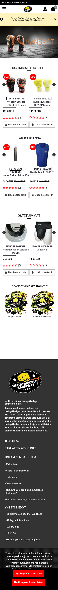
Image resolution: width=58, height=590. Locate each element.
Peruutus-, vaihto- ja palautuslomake (25, 499)
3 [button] (31, 51)
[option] (15, 102)
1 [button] (21, 51)
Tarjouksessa (29, 138)
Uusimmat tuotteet (29, 68)
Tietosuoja (11, 477)
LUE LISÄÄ (13, 441)
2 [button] (26, 51)
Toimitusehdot (13, 483)
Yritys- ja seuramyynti (17, 470)
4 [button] (36, 51)
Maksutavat (12, 464)
